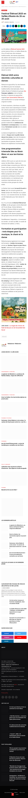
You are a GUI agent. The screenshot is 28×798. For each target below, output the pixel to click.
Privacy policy (4, 692)
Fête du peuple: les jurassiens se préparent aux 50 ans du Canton (17, 749)
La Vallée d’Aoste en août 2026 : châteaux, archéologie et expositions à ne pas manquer (17, 611)
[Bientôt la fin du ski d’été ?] (14, 479)
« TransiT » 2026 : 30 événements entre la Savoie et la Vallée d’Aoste (17, 735)
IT (12, 794)
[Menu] (2, 2)
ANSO (15, 684)
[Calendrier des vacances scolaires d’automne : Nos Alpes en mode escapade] (14, 455)
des (25, 91)
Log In (17, 794)
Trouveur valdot (6, 93)
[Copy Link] (21, 26)
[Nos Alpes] (14, 2)
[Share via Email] (16, 26)
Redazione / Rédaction (9, 22)
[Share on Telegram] (24, 26)
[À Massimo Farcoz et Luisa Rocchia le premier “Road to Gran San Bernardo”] (4, 759)
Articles (6, 6)
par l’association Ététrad (14, 97)
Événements (4, 10)
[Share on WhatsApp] (19, 26)
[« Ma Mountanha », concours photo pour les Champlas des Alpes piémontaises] (4, 718)
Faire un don (22, 792)
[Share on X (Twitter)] (10, 26)
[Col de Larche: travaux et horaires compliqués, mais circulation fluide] (4, 602)
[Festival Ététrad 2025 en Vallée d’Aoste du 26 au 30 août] (14, 43)
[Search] (26, 2)
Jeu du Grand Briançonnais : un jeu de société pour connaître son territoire (12, 444)
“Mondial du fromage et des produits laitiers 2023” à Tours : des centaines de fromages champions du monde (17, 768)
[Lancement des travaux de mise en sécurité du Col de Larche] (14, 575)
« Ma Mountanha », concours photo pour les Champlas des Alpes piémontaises (17, 717)
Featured (4, 336)
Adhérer (16, 792)
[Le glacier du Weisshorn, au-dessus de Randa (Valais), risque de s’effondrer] (14, 363)
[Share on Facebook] (7, 26)
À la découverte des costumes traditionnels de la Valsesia (17, 725)
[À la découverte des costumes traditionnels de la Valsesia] (4, 727)
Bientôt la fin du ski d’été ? (9, 490)
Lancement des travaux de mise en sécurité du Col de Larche (13, 585)
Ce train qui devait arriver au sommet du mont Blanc (17, 707)
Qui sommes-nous (8, 792)
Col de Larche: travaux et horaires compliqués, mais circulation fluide (17, 601)
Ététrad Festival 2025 (17, 49)
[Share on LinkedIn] (13, 26)
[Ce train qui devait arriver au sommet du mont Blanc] (4, 709)
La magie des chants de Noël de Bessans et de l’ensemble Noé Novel (13, 328)
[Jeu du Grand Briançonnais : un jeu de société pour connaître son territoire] (14, 432)
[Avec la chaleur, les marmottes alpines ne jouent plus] (14, 386)
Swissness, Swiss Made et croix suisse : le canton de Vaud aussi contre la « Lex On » (13, 421)
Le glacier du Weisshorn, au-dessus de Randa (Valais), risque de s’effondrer (12, 374)
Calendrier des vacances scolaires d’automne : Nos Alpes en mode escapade (13, 467)
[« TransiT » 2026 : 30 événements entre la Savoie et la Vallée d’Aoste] (4, 736)
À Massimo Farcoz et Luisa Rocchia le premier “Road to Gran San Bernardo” (17, 758)
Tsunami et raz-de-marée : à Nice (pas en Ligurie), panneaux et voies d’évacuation (17, 620)
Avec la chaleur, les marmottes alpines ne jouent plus (17, 535)
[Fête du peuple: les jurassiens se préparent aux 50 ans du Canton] (4, 750)
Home (2, 6)
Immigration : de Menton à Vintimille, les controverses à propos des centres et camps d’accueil (17, 778)
